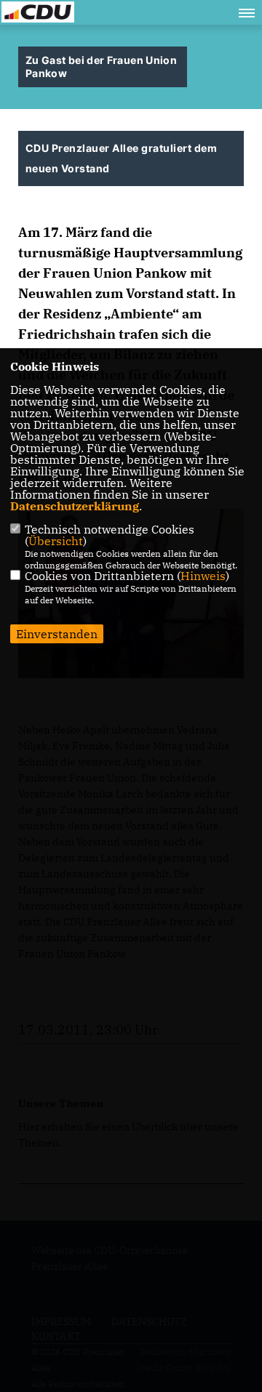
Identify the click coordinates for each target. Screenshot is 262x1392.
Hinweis (203, 575)
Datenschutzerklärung (74, 506)
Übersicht (55, 541)
